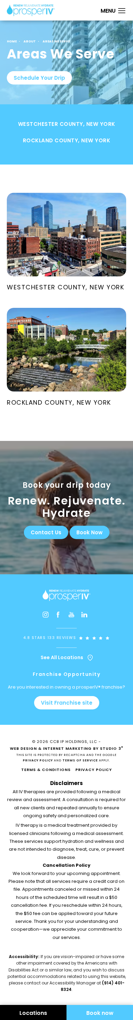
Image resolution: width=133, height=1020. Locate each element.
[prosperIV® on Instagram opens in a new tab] (47, 616)
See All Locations (62, 658)
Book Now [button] (89, 532)
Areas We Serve (56, 41)
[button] (121, 11)
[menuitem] (47, 616)
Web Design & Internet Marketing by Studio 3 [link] (66, 748)
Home (12, 41)
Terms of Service (80, 760)
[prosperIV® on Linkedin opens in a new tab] (86, 616)
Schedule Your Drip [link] (39, 77)
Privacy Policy (38, 760)
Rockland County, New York (66, 141)
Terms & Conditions (46, 769)
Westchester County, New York (66, 124)
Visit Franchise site (66, 702)
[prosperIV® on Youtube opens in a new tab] (73, 616)
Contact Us (46, 532)
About (30, 41)
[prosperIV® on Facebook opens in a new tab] (60, 616)
